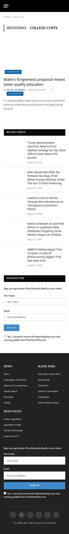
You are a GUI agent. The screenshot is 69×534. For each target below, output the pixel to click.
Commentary (13, 72)
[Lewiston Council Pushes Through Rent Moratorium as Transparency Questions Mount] (14, 203)
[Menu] (6, 6)
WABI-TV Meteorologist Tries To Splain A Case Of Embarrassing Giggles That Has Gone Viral (44, 255)
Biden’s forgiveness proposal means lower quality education (34, 82)
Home (7, 17)
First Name (9, 295)
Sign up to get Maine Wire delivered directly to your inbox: (33, 288)
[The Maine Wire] (36, 6)
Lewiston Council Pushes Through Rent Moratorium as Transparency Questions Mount (45, 203)
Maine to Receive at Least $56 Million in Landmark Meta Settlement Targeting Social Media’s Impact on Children (45, 229)
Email (6, 311)
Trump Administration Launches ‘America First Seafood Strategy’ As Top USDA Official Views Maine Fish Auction (46, 150)
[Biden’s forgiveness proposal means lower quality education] (34, 56)
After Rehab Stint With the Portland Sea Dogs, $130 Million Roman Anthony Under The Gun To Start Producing (46, 177)
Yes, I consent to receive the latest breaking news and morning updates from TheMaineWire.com (32, 338)
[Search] (63, 6)
